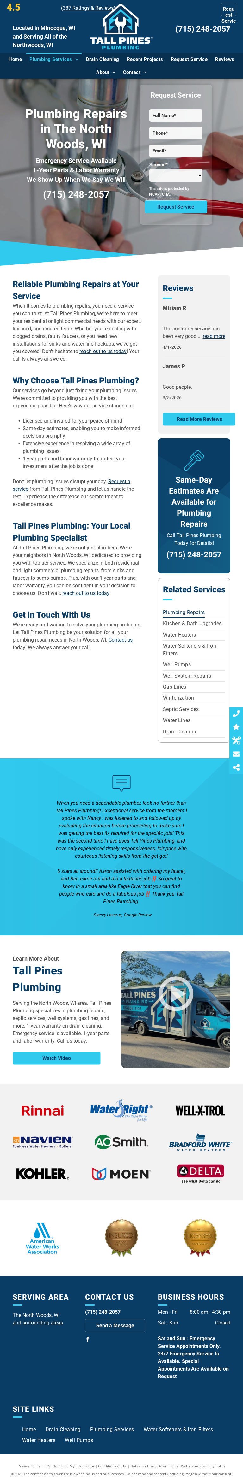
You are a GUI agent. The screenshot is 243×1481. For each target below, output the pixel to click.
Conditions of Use (113, 1466)
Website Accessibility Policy (203, 1466)
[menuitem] (15, 59)
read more (214, 336)
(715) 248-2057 (202, 28)
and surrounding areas (38, 1323)
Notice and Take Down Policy (154, 1466)
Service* (158, 165)
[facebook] (88, 1340)
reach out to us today (103, 351)
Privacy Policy (29, 1466)
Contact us (121, 640)
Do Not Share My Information (71, 1466)
